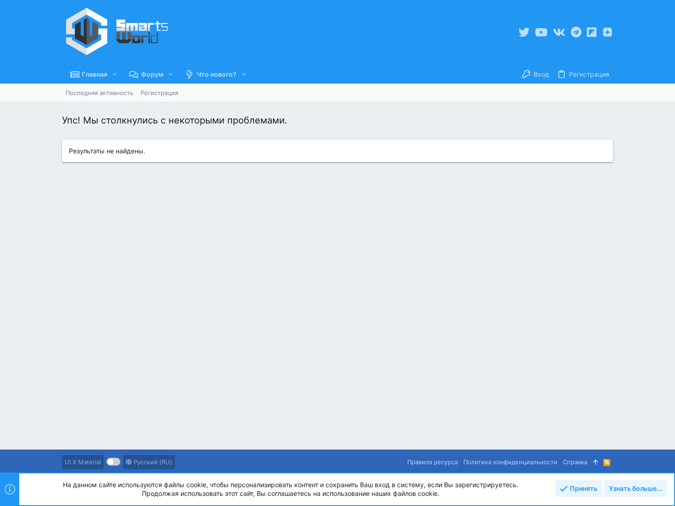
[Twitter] (523, 32)
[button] (114, 74)
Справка (575, 462)
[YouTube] (541, 32)
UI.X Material (83, 462)
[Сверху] (595, 462)
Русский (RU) (152, 462)
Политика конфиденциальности (510, 462)
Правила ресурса (432, 462)
